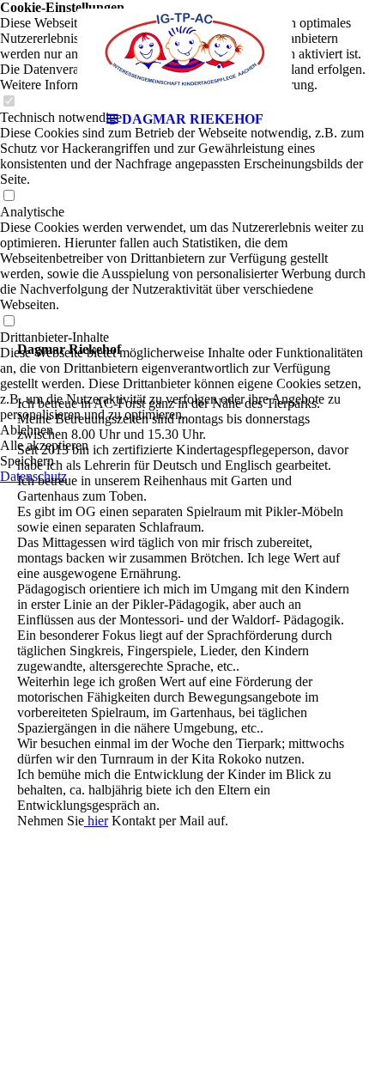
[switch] (8, 196)
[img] (184, 51)
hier (96, 820)
